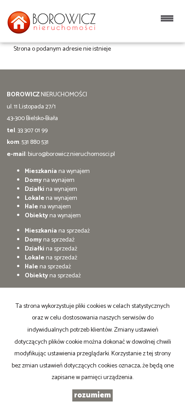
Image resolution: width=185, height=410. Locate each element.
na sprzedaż (57, 231)
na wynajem (57, 171)
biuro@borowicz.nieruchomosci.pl (71, 154)
